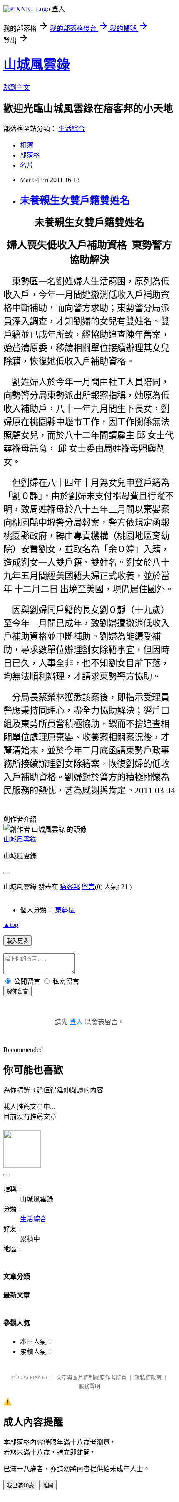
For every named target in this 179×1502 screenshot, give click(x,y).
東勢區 (65, 910)
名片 (26, 165)
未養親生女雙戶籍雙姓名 (75, 200)
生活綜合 (71, 128)
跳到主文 (16, 87)
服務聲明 (89, 1386)
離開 (47, 1485)
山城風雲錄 (36, 64)
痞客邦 (70, 886)
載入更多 (17, 941)
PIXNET (39, 1377)
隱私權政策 (148, 1377)
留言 (88, 886)
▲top (10, 924)
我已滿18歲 (20, 1485)
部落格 (30, 155)
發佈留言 (17, 991)
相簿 (26, 145)
